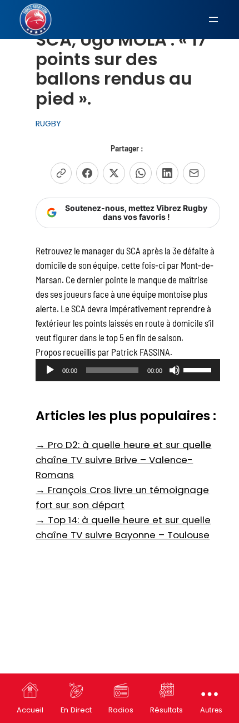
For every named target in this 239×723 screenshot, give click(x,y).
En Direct (76, 710)
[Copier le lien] (61, 173)
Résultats (166, 710)
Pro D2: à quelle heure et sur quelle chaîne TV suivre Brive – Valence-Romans (123, 459)
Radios (120, 710)
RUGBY (48, 123)
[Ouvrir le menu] (213, 19)
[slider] (199, 369)
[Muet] (174, 370)
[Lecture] (50, 370)
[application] (128, 370)
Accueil (30, 710)
